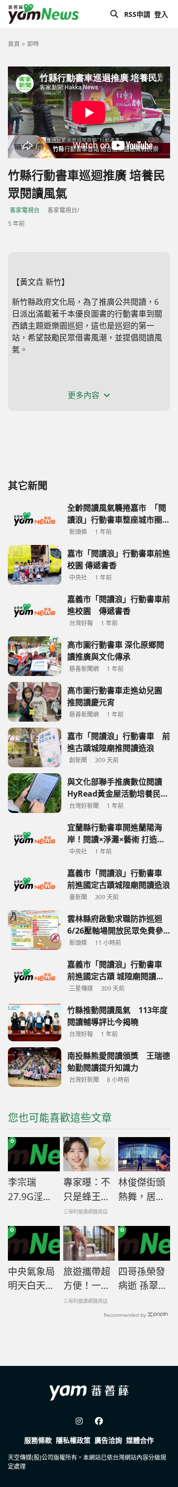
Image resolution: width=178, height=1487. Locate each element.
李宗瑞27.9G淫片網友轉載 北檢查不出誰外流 (31, 1190)
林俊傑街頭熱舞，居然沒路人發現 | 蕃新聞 (141, 1190)
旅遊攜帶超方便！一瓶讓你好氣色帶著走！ (86, 1279)
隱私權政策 (73, 1440)
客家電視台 (25, 210)
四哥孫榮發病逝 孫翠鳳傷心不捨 (143, 1279)
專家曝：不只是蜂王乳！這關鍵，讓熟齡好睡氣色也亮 (86, 1190)
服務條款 (38, 1440)
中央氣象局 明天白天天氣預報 (34, 1279)
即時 (33, 44)
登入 (161, 14)
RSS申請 (137, 14)
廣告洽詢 (108, 1440)
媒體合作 (140, 1440)
